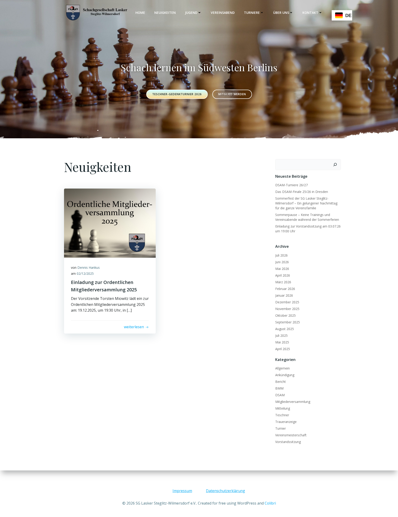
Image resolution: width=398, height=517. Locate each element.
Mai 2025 (282, 342)
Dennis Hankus (88, 267)
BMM (279, 388)
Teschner (282, 415)
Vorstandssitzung (288, 442)
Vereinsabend (223, 12)
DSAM (280, 395)
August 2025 (284, 329)
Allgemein (282, 368)
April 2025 (282, 349)
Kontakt (310, 12)
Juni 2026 (282, 262)
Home (140, 12)
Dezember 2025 (287, 302)
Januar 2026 (284, 295)
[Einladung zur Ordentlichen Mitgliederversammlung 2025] (110, 222)
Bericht (280, 381)
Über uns (281, 12)
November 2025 (287, 309)
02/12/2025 (85, 273)
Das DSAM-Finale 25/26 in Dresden (301, 191)
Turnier (280, 428)
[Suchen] (335, 164)
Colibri (270, 503)
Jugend (191, 12)
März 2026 (283, 282)
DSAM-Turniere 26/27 (291, 185)
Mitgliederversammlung (292, 401)
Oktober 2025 (285, 315)
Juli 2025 (281, 335)
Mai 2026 (282, 268)
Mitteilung (282, 408)
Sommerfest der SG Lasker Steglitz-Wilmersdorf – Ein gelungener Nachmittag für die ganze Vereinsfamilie (306, 203)
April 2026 (282, 275)
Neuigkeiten (165, 12)
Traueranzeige (286, 422)
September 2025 (287, 322)
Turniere (252, 12)
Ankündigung (284, 375)
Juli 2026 (281, 255)
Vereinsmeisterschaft (291, 435)
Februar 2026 (285, 289)
